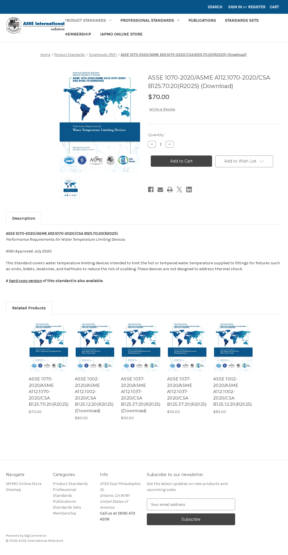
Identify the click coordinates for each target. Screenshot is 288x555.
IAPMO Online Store (121, 34)
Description (23, 218)
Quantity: (156, 134)
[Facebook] (151, 189)
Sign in (235, 6)
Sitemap (13, 489)
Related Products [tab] (29, 307)
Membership (77, 34)
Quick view (48, 341)
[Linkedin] (189, 189)
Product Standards (85, 20)
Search (215, 6)
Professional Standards (147, 20)
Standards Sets (242, 20)
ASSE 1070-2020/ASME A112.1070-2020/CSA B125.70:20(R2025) (49, 391)
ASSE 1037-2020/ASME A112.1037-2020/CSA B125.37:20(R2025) (187, 391)
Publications (202, 20)
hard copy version (25, 280)
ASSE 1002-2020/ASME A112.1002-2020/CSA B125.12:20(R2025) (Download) (94, 394)
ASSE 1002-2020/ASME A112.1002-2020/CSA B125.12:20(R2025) (232, 391)
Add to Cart (48, 351)
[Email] (160, 189)
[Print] (170, 189)
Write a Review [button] (162, 109)
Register (257, 6)
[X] (179, 189)
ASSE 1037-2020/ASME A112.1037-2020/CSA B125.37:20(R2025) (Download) (141, 394)
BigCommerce (35, 536)
